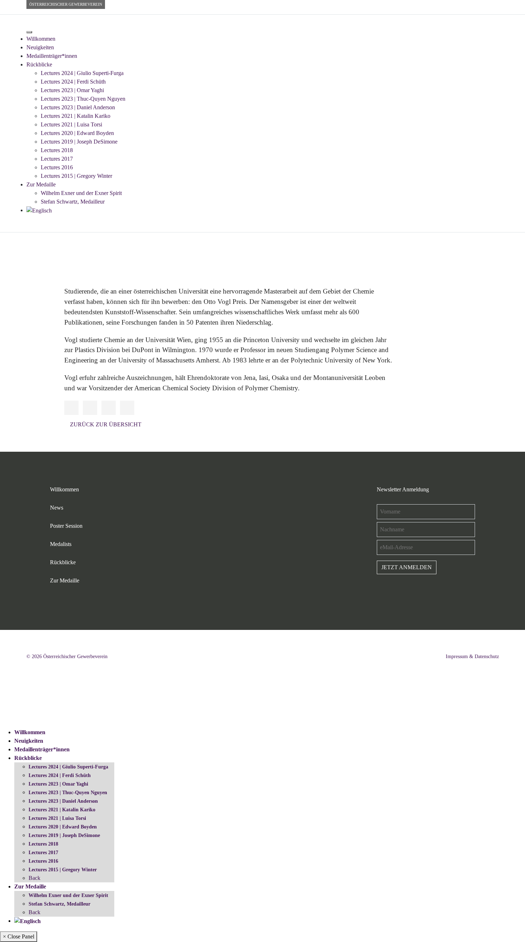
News (56, 508)
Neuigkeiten (40, 47)
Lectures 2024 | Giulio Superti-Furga (82, 73)
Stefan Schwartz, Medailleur (73, 202)
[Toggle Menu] (29, 32)
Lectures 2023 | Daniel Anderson (78, 107)
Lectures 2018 (57, 150)
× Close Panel (18, 936)
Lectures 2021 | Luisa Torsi (71, 124)
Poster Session (66, 526)
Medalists (60, 544)
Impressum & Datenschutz (472, 656)
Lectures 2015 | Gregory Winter (76, 176)
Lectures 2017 (57, 159)
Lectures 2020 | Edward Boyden (77, 133)
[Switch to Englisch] (39, 210)
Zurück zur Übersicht (105, 424)
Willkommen (40, 39)
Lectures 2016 (57, 167)
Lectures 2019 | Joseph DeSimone (79, 142)
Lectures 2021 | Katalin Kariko (75, 116)
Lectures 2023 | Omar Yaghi (72, 90)
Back (34, 878)
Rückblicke (39, 64)
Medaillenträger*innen (51, 56)
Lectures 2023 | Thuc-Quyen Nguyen (83, 99)
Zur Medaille (41, 184)
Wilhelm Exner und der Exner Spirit (81, 193)
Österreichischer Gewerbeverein (65, 4)
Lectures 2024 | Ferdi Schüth (73, 82)
